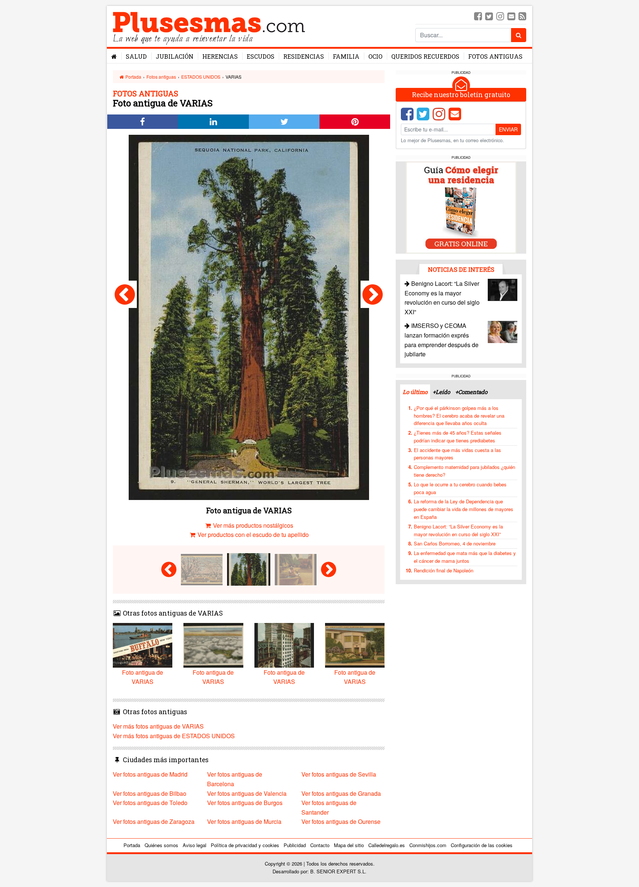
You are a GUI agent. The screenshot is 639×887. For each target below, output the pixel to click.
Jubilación (174, 56)
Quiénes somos (161, 845)
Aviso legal (194, 845)
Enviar (508, 129)
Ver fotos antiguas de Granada (341, 793)
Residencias (303, 56)
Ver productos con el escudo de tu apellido (252, 534)
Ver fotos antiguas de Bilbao (149, 793)
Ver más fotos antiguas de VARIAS (158, 726)
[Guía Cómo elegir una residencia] (461, 207)
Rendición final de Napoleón (443, 570)
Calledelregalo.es (386, 845)
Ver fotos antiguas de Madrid (150, 774)
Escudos (260, 56)
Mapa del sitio (349, 845)
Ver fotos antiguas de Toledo (150, 802)
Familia (346, 56)
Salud (136, 56)
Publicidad (295, 845)
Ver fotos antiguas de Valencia (247, 793)
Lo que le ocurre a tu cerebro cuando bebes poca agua (460, 488)
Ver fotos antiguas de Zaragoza (154, 821)
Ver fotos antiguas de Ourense (341, 821)
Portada (132, 76)
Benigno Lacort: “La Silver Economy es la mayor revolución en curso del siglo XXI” (458, 530)
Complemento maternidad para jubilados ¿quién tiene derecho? (464, 470)
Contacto (319, 845)
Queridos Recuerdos (425, 56)
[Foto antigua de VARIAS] (125, 294)
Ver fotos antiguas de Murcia (244, 821)
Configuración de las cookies (482, 845)
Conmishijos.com (427, 845)
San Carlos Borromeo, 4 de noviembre (455, 543)
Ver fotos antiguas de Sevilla (338, 774)
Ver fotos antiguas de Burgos (245, 802)
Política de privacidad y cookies (245, 845)
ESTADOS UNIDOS (200, 76)
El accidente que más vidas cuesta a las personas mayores (457, 453)
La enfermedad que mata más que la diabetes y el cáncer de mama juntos (465, 556)
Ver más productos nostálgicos (252, 525)
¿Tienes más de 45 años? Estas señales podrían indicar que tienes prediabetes (457, 436)
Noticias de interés (461, 269)
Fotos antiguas (495, 56)
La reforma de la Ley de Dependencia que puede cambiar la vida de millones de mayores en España (463, 509)
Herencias (220, 56)
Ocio (375, 56)
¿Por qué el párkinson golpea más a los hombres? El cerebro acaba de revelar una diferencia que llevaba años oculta (459, 415)
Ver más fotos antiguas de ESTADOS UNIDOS (174, 736)
